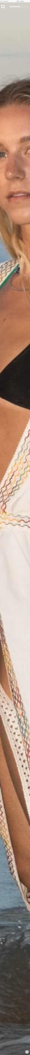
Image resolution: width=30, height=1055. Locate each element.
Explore (22, 1)
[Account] (22, 6)
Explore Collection (8, 535)
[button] (25, 6)
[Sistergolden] (15, 6)
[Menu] (2, 6)
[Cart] (27, 6)
